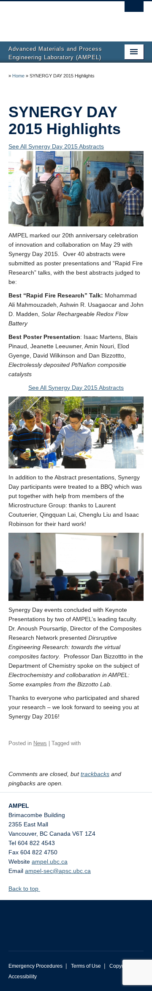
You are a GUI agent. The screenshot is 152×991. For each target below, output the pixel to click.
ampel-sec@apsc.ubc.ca (58, 870)
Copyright (120, 966)
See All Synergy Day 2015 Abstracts (56, 146)
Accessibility (22, 977)
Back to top (24, 888)
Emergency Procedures (35, 966)
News (40, 743)
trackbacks (95, 774)
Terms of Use (86, 966)
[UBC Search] (134, 10)
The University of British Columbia (55, 17)
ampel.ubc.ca (50, 861)
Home (18, 75)
